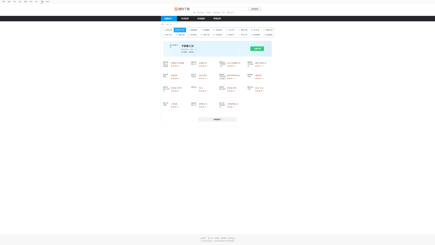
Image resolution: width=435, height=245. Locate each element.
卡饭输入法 (187, 45)
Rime (201, 88)
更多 (48, 1)
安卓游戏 (201, 19)
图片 (20, 1)
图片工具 (169, 35)
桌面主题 (181, 35)
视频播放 (194, 30)
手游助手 (209, 12)
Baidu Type (259, 88)
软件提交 (231, 238)
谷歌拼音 (174, 75)
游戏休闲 (219, 30)
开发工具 (244, 35)
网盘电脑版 (216, 12)
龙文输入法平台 (176, 88)
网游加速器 (200, 12)
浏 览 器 (256, 30)
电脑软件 (168, 19)
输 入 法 (181, 30)
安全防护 (194, 35)
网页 (3, 1)
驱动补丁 (231, 35)
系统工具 (206, 35)
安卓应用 (185, 19)
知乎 (14, 1)
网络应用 (269, 30)
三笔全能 (174, 104)
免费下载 (257, 49)
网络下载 (244, 30)
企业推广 (203, 238)
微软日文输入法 (260, 63)
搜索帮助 (224, 238)
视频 (25, 1)
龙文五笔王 (203, 75)
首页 (162, 24)
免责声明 (230, 241)
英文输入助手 (232, 88)
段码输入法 (203, 104)
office (224, 12)
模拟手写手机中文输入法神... (235, 75)
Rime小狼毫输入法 (233, 63)
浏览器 (216, 238)
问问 (36, 1)
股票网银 (257, 35)
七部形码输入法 (232, 104)
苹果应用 (217, 19)
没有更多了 (217, 119)
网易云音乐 (230, 12)
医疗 (31, 1)
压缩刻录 (219, 35)
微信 (9, 1)
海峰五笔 (258, 75)
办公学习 (231, 30)
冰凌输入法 (203, 63)
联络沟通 (169, 30)
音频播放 (206, 30)
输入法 (210, 238)
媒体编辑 (269, 35)
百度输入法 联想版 (177, 63)
